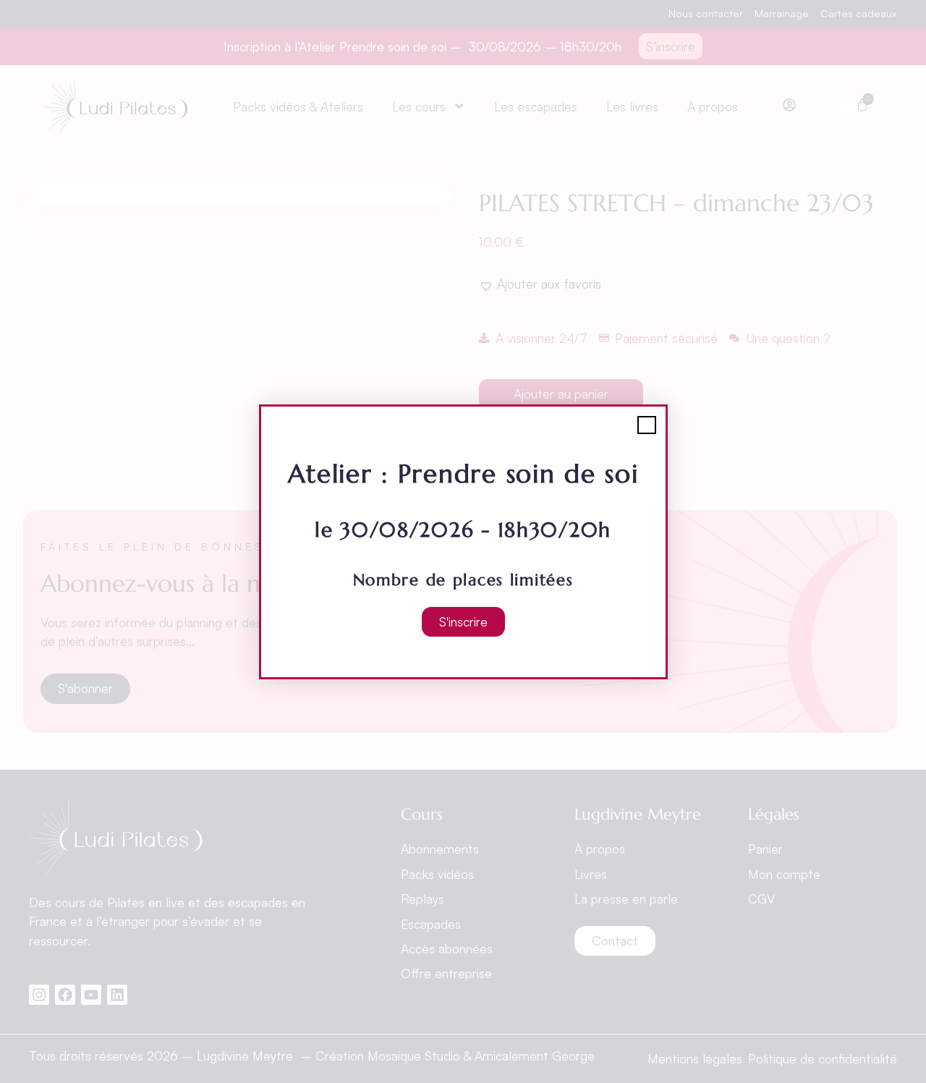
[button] (646, 425)
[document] (463, 541)
